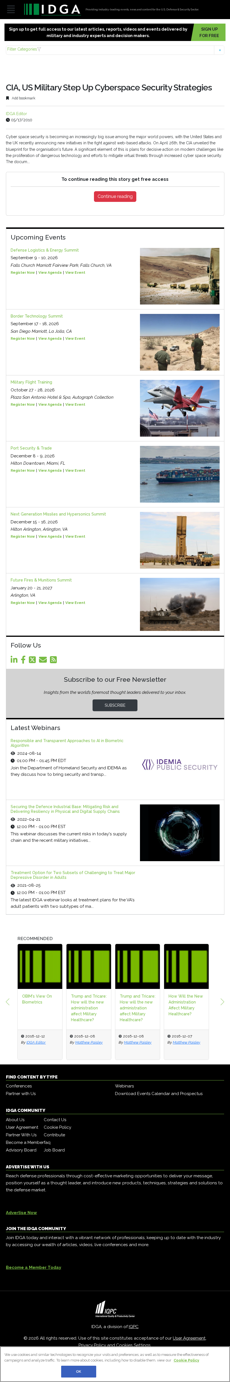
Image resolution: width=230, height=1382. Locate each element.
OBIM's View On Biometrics (26, 999)
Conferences (19, 1086)
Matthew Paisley (77, 1042)
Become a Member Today (33, 1267)
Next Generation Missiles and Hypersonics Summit (58, 514)
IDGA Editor (16, 113)
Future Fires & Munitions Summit (41, 580)
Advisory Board (21, 1150)
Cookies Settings (133, 1345)
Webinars (124, 1086)
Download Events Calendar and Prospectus (159, 1093)
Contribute (54, 1134)
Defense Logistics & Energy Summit (45, 250)
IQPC (134, 1326)
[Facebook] (24, 661)
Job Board (54, 1150)
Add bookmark (23, 98)
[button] (115, 50)
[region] (115, 1364)
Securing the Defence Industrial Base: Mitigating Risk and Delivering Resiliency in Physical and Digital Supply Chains (65, 809)
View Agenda (50, 272)
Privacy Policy (92, 1345)
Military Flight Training (31, 382)
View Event (75, 272)
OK (78, 1371)
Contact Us (55, 1119)
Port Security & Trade (31, 448)
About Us (15, 1119)
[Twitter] (33, 661)
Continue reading (115, 196)
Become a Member (25, 1142)
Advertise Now (21, 1212)
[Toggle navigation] (11, 10)
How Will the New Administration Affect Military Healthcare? (174, 1005)
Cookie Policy (57, 1127)
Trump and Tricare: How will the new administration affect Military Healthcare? (77, 1008)
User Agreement (22, 1127)
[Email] (44, 661)
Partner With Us (21, 1134)
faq (47, 1142)
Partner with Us (21, 1093)
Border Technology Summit (37, 316)
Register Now (23, 272)
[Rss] (54, 661)
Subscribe (115, 705)
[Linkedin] (15, 661)
